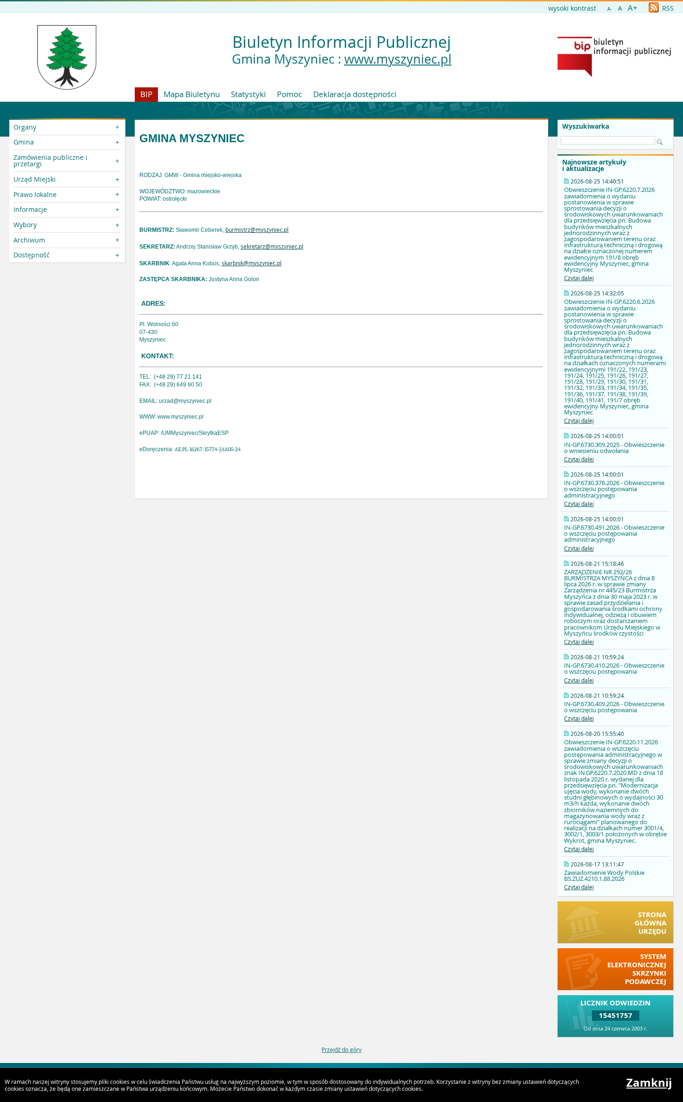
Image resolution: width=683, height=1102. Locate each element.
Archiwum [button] (29, 240)
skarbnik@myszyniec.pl (252, 263)
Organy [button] (24, 127)
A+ (632, 7)
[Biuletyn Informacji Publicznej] (614, 75)
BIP (146, 94)
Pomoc (289, 94)
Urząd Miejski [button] (34, 179)
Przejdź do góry (341, 1049)
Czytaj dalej (579, 278)
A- (609, 8)
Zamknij (649, 1082)
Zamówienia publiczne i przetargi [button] (50, 160)
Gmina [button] (23, 142)
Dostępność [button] (31, 254)
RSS (667, 8)
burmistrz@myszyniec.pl (257, 229)
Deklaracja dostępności (354, 94)
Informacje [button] (30, 209)
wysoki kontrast (572, 8)
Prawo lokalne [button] (35, 194)
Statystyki (248, 94)
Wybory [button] (25, 224)
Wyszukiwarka (585, 126)
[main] (341, 309)
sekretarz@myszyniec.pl (272, 246)
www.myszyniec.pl (398, 59)
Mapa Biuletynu (192, 94)
